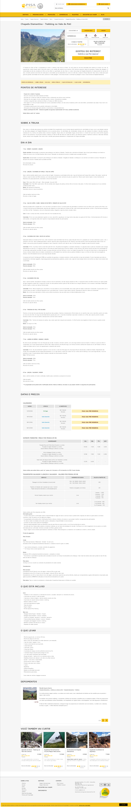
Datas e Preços (56, 82)
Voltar (106, 19)
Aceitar (123, 804)
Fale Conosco (60, 783)
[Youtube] (108, 784)
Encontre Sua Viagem (90, 14)
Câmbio (24, 791)
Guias (23, 786)
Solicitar (88, 58)
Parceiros (24, 790)
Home (22, 19)
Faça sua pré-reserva (90, 411)
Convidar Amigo (88, 30)
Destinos (25, 14)
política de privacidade (84, 805)
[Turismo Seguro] (104, 799)
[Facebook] (101, 784)
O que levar (78, 82)
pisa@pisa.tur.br (81, 790)
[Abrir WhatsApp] (127, 803)
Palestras (75, 14)
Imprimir (103, 30)
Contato (58, 780)
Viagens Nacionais (34, 19)
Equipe (23, 785)
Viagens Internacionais (44, 783)
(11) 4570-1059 (61, 4)
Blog (102, 14)
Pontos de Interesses (27, 82)
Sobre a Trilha (39, 82)
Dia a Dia (47, 82)
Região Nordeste (44, 19)
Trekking (77, 689)
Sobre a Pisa (25, 780)
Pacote (26, 19)
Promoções (51, 14)
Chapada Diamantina (59, 19)
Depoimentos (86, 82)
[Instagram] (104, 784)
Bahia (51, 19)
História (24, 783)
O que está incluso (67, 82)
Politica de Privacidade (27, 795)
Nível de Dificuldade (27, 793)
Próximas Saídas (38, 14)
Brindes (24, 788)
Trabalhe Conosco (61, 785)
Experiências (63, 14)
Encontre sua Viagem (45, 787)
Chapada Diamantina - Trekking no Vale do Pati (77, 19)
